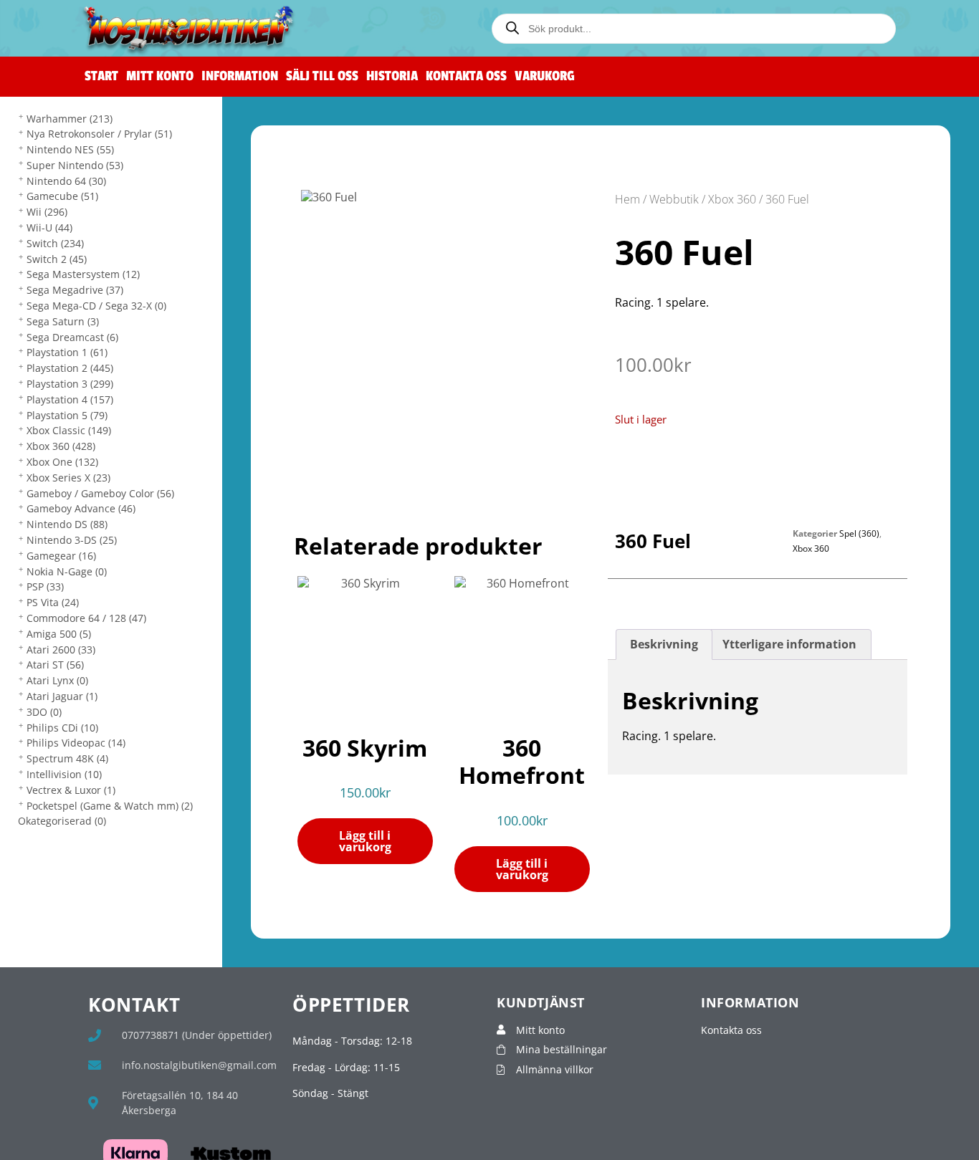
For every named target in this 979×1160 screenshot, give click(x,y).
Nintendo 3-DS (72, 540)
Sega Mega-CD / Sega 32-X (96, 305)
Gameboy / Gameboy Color (100, 493)
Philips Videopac (76, 742)
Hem (627, 199)
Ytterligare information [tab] (789, 644)
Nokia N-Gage (67, 571)
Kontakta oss (466, 76)
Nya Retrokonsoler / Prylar (99, 133)
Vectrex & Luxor (71, 790)
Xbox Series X (68, 477)
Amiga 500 (59, 634)
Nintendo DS (67, 524)
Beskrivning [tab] (664, 644)
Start (101, 76)
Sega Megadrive (75, 290)
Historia (392, 76)
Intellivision (64, 774)
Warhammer (70, 118)
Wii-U (49, 227)
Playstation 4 (70, 399)
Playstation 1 (67, 352)
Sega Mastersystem (83, 274)
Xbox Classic (69, 430)
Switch (55, 243)
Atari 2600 (61, 649)
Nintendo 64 (66, 181)
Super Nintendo (75, 165)
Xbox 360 (61, 446)
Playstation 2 (70, 368)
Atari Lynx (57, 680)
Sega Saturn (63, 321)
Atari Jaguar (62, 696)
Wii (47, 212)
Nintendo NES (70, 149)
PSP (45, 586)
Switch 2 (57, 259)
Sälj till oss (322, 76)
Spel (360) (859, 533)
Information (239, 76)
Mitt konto (160, 76)
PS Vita (53, 602)
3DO (44, 712)
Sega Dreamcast (72, 337)
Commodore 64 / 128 (86, 618)
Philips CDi (62, 727)
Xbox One (62, 462)
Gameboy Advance (81, 508)
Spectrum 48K (67, 758)
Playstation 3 (70, 383)
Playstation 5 (67, 415)
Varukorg (545, 76)
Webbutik (674, 199)
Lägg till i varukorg (365, 841)
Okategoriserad (62, 821)
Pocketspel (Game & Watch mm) (110, 806)
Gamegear (61, 555)
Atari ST (55, 664)
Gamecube (62, 196)
